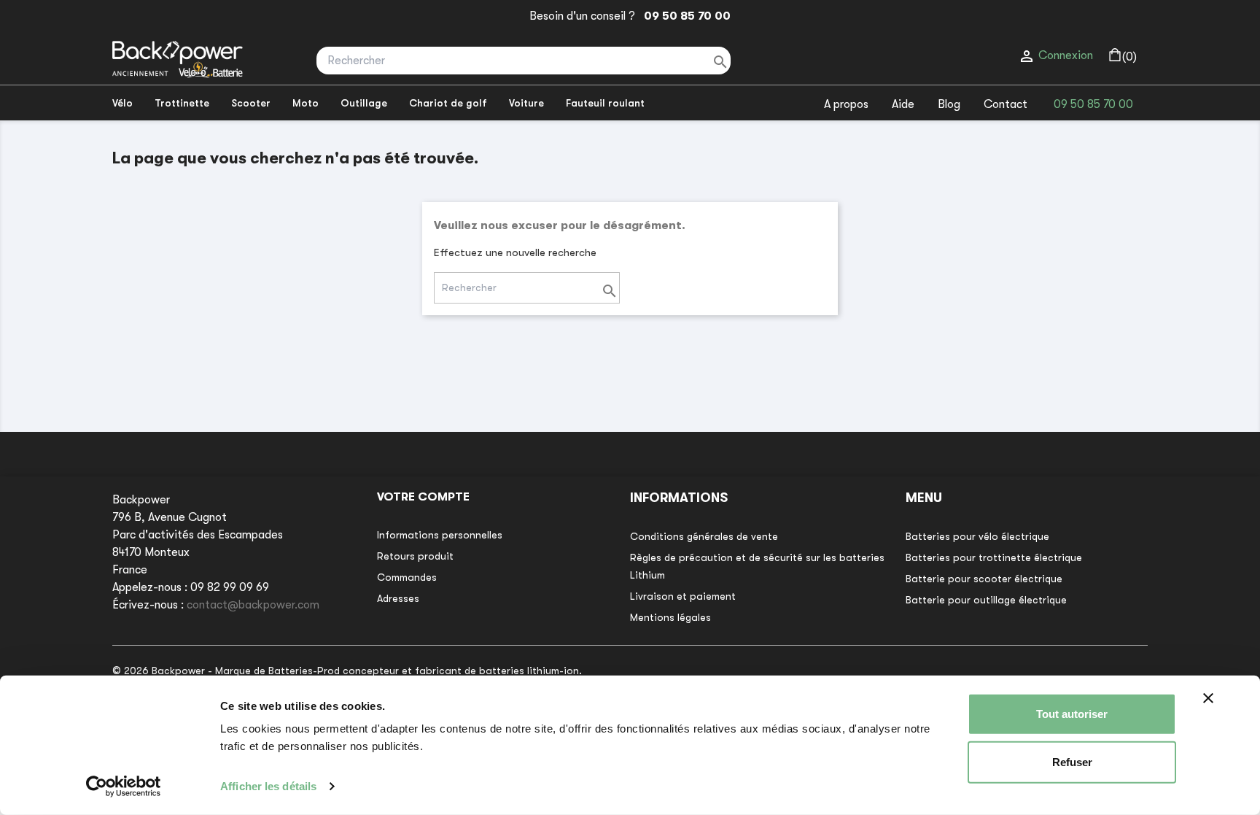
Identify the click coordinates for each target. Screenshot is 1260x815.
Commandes (407, 577)
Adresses (398, 598)
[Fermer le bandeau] (1208, 698)
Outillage (364, 103)
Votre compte (423, 496)
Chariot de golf (448, 103)
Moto (305, 103)
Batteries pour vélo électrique (977, 536)
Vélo (122, 103)
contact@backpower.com (253, 604)
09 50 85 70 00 (684, 16)
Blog (949, 104)
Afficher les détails (268, 786)
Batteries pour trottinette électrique (994, 557)
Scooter (251, 103)
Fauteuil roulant (605, 103)
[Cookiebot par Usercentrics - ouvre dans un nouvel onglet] (123, 786)
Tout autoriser (1072, 714)
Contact (1005, 104)
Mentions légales (670, 617)
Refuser (1072, 761)
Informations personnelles (439, 535)
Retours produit (415, 556)
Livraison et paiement (683, 596)
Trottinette (182, 103)
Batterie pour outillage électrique (986, 600)
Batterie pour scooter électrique (984, 578)
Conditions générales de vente (704, 536)
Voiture (526, 103)
